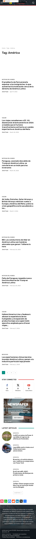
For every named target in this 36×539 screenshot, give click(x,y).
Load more (17, 493)
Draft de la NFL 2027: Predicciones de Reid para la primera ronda (23, 473)
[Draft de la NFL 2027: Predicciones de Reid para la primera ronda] (7, 472)
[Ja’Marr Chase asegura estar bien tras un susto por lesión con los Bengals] (7, 484)
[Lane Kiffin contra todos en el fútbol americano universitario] (7, 448)
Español (7, 1)
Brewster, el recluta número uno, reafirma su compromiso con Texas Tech (23, 461)
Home (3, 48)
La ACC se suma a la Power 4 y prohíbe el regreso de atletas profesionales (23, 437)
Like (7, 384)
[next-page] (15, 372)
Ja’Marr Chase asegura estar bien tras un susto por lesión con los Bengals (23, 485)
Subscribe (29, 384)
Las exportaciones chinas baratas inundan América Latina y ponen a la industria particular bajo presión (18, 359)
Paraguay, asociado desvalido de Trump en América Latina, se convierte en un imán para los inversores (16, 164)
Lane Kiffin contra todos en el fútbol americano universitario (23, 449)
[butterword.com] (18, 2)
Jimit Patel (5, 91)
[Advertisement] (18, 26)
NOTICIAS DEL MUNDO (8, 79)
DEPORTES (16, 433)
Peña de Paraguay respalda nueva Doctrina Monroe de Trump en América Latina (17, 280)
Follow (18, 384)
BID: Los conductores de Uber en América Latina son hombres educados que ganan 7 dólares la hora (16, 243)
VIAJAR (4, 117)
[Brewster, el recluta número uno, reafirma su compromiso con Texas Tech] (7, 460)
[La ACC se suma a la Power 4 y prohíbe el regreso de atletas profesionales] (7, 436)
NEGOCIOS (5, 354)
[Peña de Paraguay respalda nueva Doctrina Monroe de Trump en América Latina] (18, 263)
